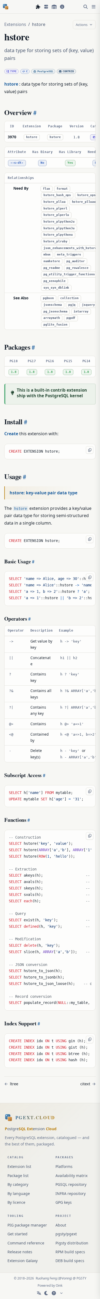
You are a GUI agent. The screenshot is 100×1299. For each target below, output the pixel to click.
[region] (50, 131)
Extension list (19, 1166)
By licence (16, 1202)
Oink (59, 1285)
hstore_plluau (84, 202)
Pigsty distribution (71, 1242)
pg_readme (51, 268)
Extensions (15, 24)
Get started (17, 1233)
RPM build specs (70, 1251)
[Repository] (54, 6)
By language (18, 1193)
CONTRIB (68, 71)
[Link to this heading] (34, 112)
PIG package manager (27, 1225)
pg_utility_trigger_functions (69, 274)
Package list (18, 1175)
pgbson (48, 298)
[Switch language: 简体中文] (39, 1293)
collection (69, 298)
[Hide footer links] (61, 1293)
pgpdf (70, 318)
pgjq (72, 305)
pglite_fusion (55, 324)
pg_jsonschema (55, 311)
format (62, 188)
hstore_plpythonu (58, 234)
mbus (47, 254)
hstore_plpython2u (59, 221)
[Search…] (85, 6)
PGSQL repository (70, 1184)
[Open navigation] (93, 6)
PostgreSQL (45, 71)
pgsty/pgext (66, 1233)
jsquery (88, 305)
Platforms (64, 1166)
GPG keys (63, 1202)
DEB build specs (69, 1260)
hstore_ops (86, 195)
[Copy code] (89, 450)
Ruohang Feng (46, 1278)
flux (46, 188)
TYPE (13, 71)
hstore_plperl (55, 208)
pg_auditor (75, 261)
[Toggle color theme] (46, 1293)
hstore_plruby (55, 241)
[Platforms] (46, 6)
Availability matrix (71, 1175)
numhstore (51, 261)
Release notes (19, 1251)
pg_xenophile (54, 281)
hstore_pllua (54, 202)
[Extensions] (38, 6)
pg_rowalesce (77, 268)
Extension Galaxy (22, 1260)
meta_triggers (69, 254)
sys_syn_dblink (56, 287)
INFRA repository (70, 1193)
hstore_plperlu (56, 215)
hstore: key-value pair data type (43, 493)
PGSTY (81, 1278)
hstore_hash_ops (57, 195)
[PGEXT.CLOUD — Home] (6, 7)
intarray (81, 311)
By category (17, 1184)
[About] (62, 6)
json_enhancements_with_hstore (70, 248)
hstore (31, 137)
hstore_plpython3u (59, 228)
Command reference (25, 1242)
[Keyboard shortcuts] (54, 1293)
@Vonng (65, 1278)
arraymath (51, 318)
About (60, 1225)
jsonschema (52, 305)
